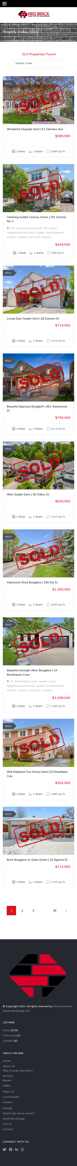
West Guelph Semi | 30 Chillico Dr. (28, 494)
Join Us (7, 1123)
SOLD (6, 1030)
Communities (11, 1096)
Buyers (7, 1080)
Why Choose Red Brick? (18, 1070)
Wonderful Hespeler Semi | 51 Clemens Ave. (35, 129)
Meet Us (8, 1091)
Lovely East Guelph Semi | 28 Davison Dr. (33, 318)
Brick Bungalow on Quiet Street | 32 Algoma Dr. (37, 859)
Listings (7, 1108)
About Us (9, 1066)
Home (6, 1060)
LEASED (8, 1040)
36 (54, 910)
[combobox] (38, 64)
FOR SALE (9, 1035)
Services (8, 1075)
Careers (7, 1102)
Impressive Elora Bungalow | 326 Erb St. (32, 582)
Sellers (7, 1085)
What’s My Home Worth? (19, 1113)
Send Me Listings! (14, 1118)
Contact (8, 1129)
